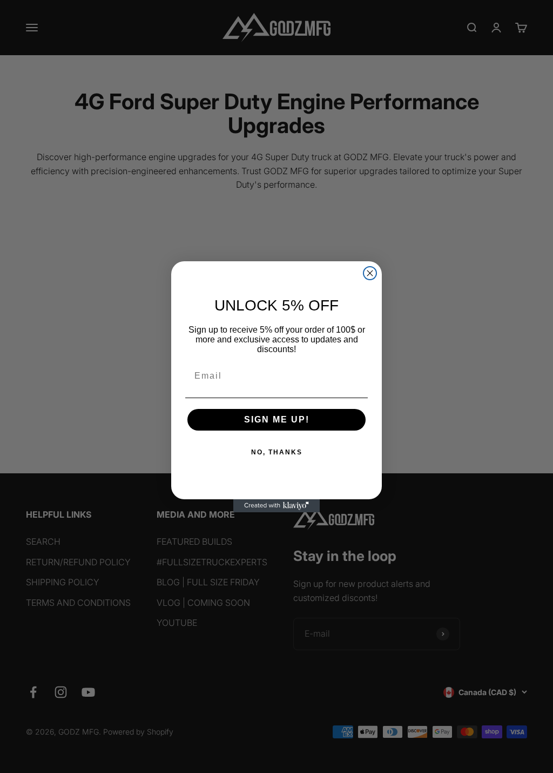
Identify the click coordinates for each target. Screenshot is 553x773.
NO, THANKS (276, 452)
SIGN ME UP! (276, 419)
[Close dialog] (369, 273)
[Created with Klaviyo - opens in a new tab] (276, 505)
